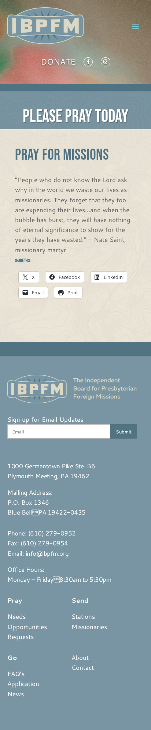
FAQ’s (16, 673)
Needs (16, 616)
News (15, 693)
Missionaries (89, 626)
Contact (82, 667)
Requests (20, 636)
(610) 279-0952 (52, 533)
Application (23, 683)
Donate (58, 63)
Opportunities (27, 626)
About (80, 657)
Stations (83, 616)
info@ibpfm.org (47, 553)
